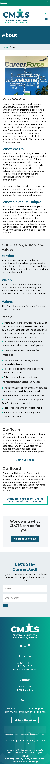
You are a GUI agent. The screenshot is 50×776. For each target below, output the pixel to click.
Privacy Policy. (22, 759)
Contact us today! (25, 538)
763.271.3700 (25, 686)
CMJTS (16, 16)
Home (5, 47)
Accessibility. (38, 759)
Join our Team (25, 459)
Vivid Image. (32, 762)
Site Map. (10, 759)
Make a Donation (25, 720)
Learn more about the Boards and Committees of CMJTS (25, 500)
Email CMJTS (25, 690)
